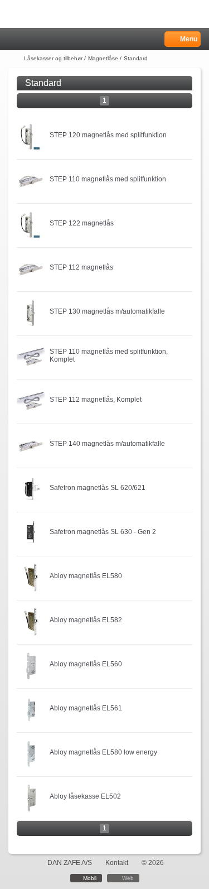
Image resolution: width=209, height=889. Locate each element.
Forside (15, 59)
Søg (43, 39)
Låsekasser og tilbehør (53, 58)
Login (29, 39)
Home (14, 39)
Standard (136, 58)
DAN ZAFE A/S (69, 862)
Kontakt (116, 862)
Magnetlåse (103, 58)
